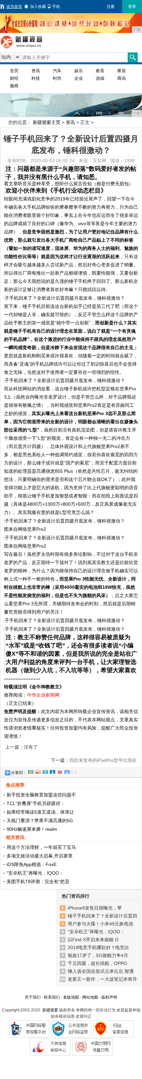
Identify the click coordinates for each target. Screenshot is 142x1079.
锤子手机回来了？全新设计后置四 (102, 915)
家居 (121, 70)
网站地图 (90, 997)
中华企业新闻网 (43, 695)
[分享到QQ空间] (30, 771)
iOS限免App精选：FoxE (31, 864)
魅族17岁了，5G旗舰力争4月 (98, 955)
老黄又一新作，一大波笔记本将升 (102, 979)
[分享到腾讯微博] (45, 771)
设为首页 (14, 6)
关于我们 (33, 997)
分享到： (19, 772)
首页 (14, 70)
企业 (78, 78)
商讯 (121, 78)
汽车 (57, 70)
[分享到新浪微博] (37, 771)
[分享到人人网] (52, 771)
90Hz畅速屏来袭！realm (32, 829)
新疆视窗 (50, 1010)
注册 (111, 6)
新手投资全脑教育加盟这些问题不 (41, 794)
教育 (100, 70)
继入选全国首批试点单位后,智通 (101, 971)
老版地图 (71, 997)
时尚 (57, 78)
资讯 (35, 70)
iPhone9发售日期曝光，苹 (95, 908)
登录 (132, 6)
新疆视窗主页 (46, 122)
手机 (56, 6)
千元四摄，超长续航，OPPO (97, 963)
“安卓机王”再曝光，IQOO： (35, 873)
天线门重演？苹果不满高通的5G (40, 820)
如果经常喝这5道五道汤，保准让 (40, 812)
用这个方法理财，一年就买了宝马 (41, 847)
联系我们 (52, 997)
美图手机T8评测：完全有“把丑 (38, 881)
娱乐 (78, 70)
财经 (14, 78)
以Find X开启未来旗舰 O (93, 939)
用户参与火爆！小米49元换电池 (100, 923)
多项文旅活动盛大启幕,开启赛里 (40, 855)
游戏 (100, 78)
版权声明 (109, 997)
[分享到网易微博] (59, 771)
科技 (35, 78)
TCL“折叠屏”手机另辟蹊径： (36, 803)
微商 (14, 85)
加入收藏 (38, 6)
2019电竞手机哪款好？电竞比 (98, 947)
